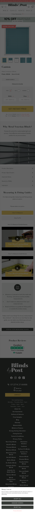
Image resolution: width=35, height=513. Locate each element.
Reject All (17, 507)
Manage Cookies (17, 503)
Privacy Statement (17, 510)
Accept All (17, 498)
